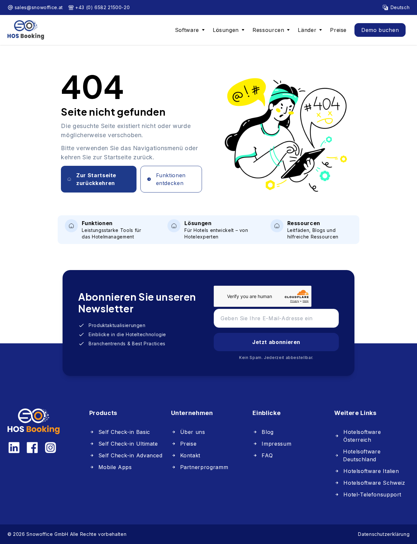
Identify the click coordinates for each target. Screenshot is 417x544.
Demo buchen (380, 30)
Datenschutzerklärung (384, 534)
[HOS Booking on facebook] (32, 447)
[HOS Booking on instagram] (50, 447)
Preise (338, 30)
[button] (190, 30)
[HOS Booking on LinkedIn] (14, 447)
